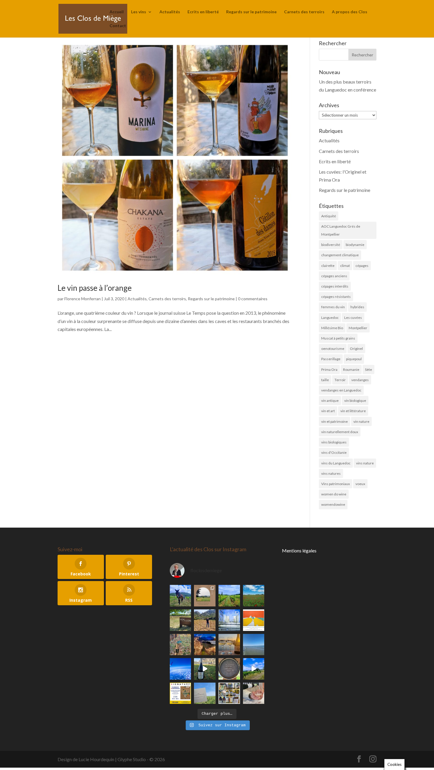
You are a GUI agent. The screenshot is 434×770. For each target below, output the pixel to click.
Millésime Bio (332, 328)
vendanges (360, 380)
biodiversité (330, 244)
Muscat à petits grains (338, 338)
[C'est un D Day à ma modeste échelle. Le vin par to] (205, 693)
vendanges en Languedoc (341, 390)
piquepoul (354, 359)
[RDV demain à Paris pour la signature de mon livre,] (180, 693)
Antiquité (328, 216)
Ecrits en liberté (203, 12)
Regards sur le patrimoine (251, 12)
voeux (360, 484)
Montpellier (358, 328)
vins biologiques (334, 442)
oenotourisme (332, 348)
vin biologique (355, 400)
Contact (118, 26)
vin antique (330, 400)
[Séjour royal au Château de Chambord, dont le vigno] (205, 669)
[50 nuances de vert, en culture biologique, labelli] (229, 595)
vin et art (328, 411)
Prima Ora (329, 369)
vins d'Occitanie (334, 452)
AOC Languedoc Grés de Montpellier (340, 230)
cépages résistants (336, 296)
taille (325, 380)
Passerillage (330, 359)
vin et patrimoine (334, 421)
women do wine (333, 494)
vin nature (361, 421)
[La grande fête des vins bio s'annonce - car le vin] (254, 693)
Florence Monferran (82, 298)
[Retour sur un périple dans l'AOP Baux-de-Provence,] (205, 595)
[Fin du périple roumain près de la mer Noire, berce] (254, 644)
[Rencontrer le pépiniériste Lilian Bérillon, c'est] (180, 620)
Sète (368, 369)
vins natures (331, 473)
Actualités (169, 12)
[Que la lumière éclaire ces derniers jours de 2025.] (205, 644)
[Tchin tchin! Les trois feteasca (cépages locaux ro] (229, 644)
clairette (328, 265)
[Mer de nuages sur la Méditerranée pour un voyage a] (180, 669)
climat (345, 265)
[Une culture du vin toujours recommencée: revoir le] (229, 620)
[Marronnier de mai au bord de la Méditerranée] (254, 595)
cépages (361, 265)
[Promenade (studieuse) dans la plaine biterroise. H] (254, 669)
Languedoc (330, 317)
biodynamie (355, 244)
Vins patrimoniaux (335, 484)
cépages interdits (334, 286)
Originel (356, 348)
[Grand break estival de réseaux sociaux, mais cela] (229, 669)
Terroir (340, 380)
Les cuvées (353, 317)
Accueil (117, 12)
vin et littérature (353, 411)
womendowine (333, 504)
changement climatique (340, 255)
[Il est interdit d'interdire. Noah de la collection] (180, 644)
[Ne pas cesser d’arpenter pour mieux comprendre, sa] (180, 595)
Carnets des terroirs (304, 12)
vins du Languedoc (335, 463)
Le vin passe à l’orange (95, 288)
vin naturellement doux (339, 432)
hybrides (357, 307)
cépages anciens (334, 276)
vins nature (365, 463)
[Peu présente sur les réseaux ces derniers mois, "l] (205, 620)
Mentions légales (299, 550)
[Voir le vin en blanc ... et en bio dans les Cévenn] (229, 693)
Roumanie (351, 369)
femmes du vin (333, 307)
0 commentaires (252, 298)
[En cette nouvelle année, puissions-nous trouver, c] (254, 620)
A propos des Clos (349, 12)
